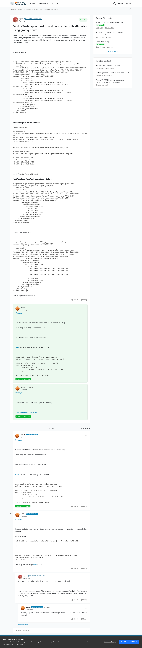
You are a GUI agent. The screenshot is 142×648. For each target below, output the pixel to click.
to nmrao (49, 576)
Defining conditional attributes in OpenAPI (112, 73)
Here (17, 347)
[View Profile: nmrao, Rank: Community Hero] (17, 436)
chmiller (110, 47)
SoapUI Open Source (32, 9)
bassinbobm (109, 28)
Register (121, 3)
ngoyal (21, 19)
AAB (107, 85)
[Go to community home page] (18, 3)
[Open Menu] (130, 9)
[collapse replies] (11, 434)
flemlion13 (109, 37)
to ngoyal (29, 387)
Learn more (19, 644)
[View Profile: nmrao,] (17, 308)
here (35, 564)
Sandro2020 (110, 68)
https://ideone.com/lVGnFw (26, 412)
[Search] (114, 3)
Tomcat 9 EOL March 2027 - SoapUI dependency (109, 33)
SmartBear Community (16, 9)
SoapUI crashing (102, 42)
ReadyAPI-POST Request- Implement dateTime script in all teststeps (110, 81)
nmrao (23, 307)
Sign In (128, 3)
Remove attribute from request (108, 65)
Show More (24, 625)
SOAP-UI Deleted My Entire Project (109, 23)
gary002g (109, 75)
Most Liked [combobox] (85, 428)
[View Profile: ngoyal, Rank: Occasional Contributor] (15, 19)
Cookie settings (110, 642)
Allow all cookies (129, 642)
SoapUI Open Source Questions (49, 9)
